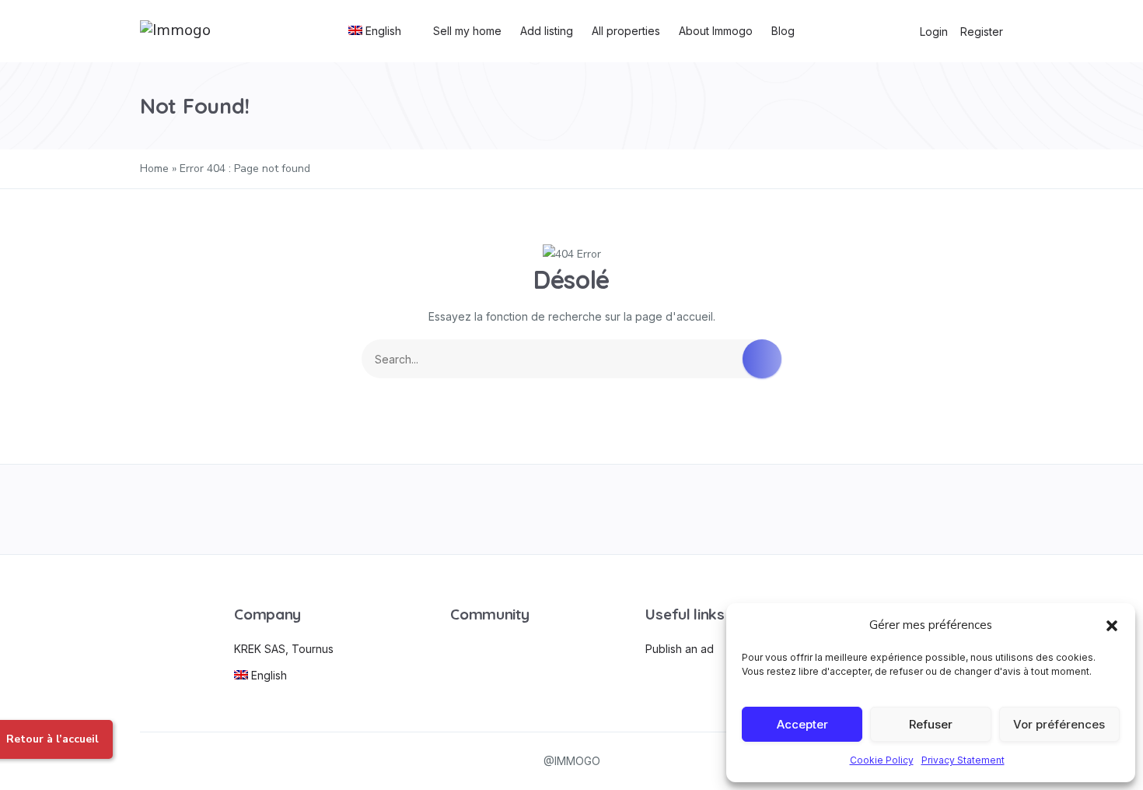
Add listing (546, 30)
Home (154, 168)
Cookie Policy (882, 760)
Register (981, 31)
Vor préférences (1059, 724)
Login (934, 31)
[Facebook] (225, 509)
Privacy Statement (963, 760)
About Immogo (716, 30)
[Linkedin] (918, 509)
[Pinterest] (744, 509)
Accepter (802, 724)
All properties (626, 30)
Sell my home (467, 30)
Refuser (930, 724)
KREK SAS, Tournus (284, 648)
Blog (783, 30)
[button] (1112, 625)
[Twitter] (398, 509)
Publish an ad (679, 648)
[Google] (571, 509)
